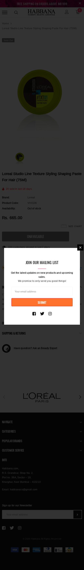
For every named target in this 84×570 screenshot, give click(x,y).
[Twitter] (42, 314)
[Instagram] (50, 314)
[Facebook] (34, 314)
